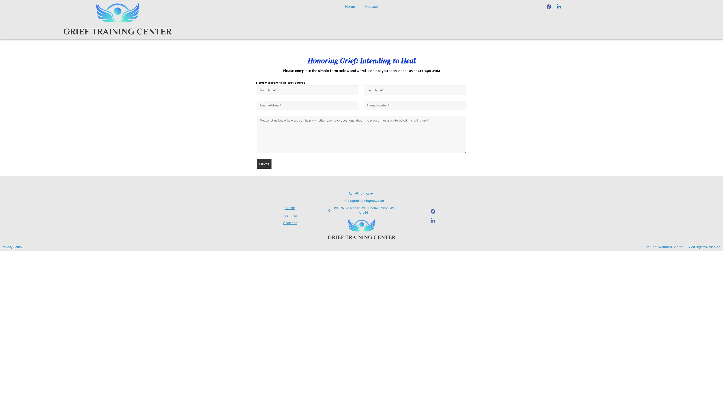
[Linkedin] (559, 6)
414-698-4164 (429, 71)
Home (350, 6)
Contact (371, 6)
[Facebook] (549, 6)
